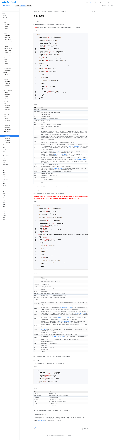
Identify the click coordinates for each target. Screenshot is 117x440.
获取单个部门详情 (8, 70)
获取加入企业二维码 (8, 48)
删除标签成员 (7, 85)
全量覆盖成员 (7, 107)
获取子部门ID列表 (8, 68)
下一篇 (87, 427)
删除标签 (6, 79)
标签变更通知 (7, 140)
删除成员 (6, 33)
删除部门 (6, 63)
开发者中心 (14, 2)
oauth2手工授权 (41, 420)
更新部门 (6, 61)
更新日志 (112, 5)
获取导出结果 (7, 127)
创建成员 (6, 26)
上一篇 (35, 427)
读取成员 (6, 28)
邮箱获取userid (8, 52)
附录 (109, 5)
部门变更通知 (7, 138)
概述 (4, 20)
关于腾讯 (48, 435)
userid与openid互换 (9, 41)
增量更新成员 (7, 105)
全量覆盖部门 (7, 109)
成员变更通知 (7, 136)
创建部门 (6, 59)
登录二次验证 (7, 44)
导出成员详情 (7, 120)
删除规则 (6, 98)
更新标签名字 (7, 77)
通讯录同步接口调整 (7, 144)
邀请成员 (6, 46)
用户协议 (52, 435)
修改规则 (6, 96)
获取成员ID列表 (8, 55)
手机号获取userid (8, 50)
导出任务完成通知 (8, 129)
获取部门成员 (7, 37)
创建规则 (6, 92)
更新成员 (6, 30)
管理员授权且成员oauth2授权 (60, 141)
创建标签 (6, 74)
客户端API (29, 5)
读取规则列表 (7, 94)
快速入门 (17, 5)
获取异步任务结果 (8, 112)
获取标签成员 (7, 81)
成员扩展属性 (7, 24)
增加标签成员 (7, 83)
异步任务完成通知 (8, 142)
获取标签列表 (7, 87)
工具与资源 (104, 5)
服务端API (23, 5)
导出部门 (6, 123)
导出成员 (6, 118)
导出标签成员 (7, 125)
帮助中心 (56, 435)
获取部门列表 (7, 66)
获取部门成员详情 (8, 39)
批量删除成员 (7, 35)
